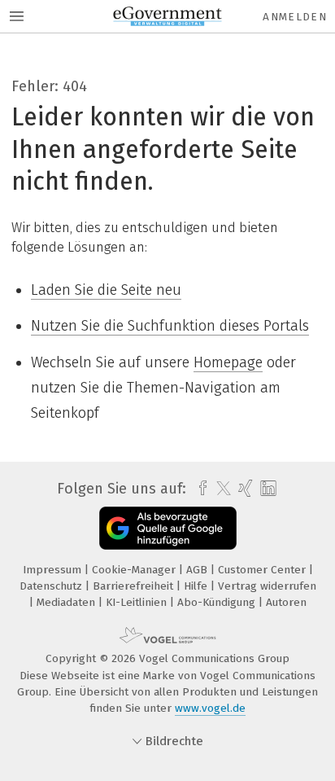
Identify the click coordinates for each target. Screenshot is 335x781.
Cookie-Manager (135, 570)
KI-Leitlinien (138, 602)
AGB (198, 570)
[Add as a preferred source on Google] (168, 528)
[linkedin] (266, 489)
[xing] (244, 488)
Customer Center (263, 570)
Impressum (54, 570)
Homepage (228, 362)
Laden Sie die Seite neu (106, 290)
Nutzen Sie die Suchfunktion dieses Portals (170, 326)
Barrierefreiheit (134, 586)
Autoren (286, 602)
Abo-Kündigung (218, 602)
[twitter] (220, 488)
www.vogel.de (210, 708)
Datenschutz (52, 586)
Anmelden (295, 17)
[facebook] (199, 488)
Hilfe (197, 586)
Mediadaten (67, 602)
